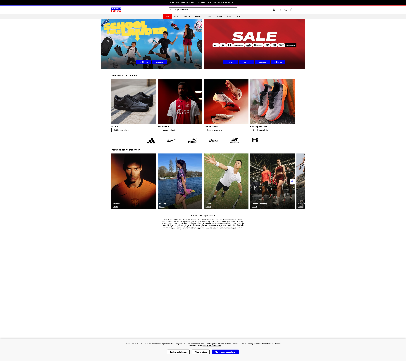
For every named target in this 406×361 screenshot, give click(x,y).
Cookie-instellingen (178, 352)
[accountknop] (280, 10)
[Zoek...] (171, 9)
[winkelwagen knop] (292, 10)
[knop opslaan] (274, 10)
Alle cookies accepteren (225, 352)
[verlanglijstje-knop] (286, 10)
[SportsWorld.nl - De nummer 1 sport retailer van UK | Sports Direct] (116, 9)
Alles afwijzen (201, 352)
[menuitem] (167, 16)
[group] (203, 181)
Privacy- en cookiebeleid (212, 346)
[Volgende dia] (292, 181)
